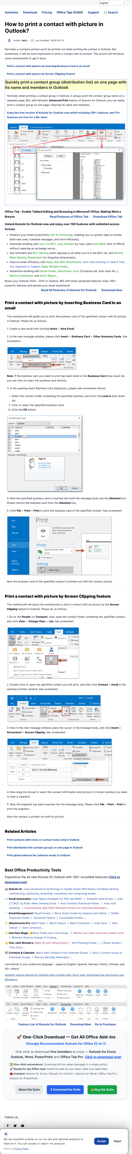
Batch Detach (57, 923)
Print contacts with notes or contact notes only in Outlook (43, 839)
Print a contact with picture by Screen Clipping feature (41, 73)
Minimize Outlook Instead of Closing (34, 937)
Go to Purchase (105, 1015)
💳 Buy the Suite (102, 1080)
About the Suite (29, 1080)
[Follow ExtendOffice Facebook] (8, 1117)
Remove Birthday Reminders (52, 957)
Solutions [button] (11, 12)
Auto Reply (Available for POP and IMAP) (57, 898)
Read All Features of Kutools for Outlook (69, 290)
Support (93, 12)
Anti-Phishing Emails (84, 942)
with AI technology (61, 234)
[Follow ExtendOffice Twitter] (15, 1117)
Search (113, 12)
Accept (101, 1141)
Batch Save (38, 923)
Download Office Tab (107, 216)
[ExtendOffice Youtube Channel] (22, 1117)
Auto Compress (31, 927)
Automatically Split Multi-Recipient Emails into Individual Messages (65, 907)
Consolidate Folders (71, 917)
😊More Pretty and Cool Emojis (49, 933)
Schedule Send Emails (99, 898)
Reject (117, 1141)
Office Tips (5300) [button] (70, 12)
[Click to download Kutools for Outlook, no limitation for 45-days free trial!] (67, 162)
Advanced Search (44, 917)
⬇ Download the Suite (65, 1080)
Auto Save (100, 923)
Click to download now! (103, 1048)
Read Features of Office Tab (69, 216)
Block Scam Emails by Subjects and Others (81, 913)
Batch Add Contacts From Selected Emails (62, 952)
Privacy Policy (21, 1148)
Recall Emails (42, 913)
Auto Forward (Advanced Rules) (80, 903)
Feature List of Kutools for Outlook (42, 1015)
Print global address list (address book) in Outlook (38, 855)
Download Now (111, 290)
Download (30, 12)
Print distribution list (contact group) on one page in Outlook (45, 847)
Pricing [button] (47, 12)
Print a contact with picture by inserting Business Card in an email (48, 66)
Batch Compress (80, 923)
